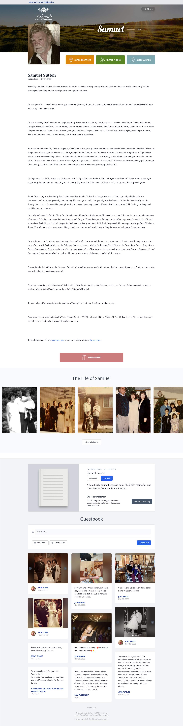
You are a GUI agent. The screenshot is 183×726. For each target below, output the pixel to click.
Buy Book (107, 478)
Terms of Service (98, 715)
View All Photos (91, 442)
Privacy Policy (84, 715)
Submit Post (144, 543)
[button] (47, 568)
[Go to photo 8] (50, 580)
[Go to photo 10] (53, 580)
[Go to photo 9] (51, 580)
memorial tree (58, 339)
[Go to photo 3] (42, 580)
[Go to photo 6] (47, 580)
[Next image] (65, 568)
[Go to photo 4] (44, 580)
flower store (95, 339)
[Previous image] (30, 568)
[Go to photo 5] (45, 580)
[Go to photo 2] (41, 580)
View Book (93, 478)
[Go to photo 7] (48, 580)
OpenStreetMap (94, 719)
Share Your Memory (142, 501)
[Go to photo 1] (40, 580)
